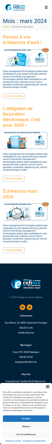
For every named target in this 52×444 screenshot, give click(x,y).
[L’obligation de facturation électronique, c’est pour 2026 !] (26, 140)
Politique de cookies (13, 441)
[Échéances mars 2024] (26, 211)
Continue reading (14, 96)
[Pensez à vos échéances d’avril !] (26, 57)
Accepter (26, 418)
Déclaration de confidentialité (34, 441)
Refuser (26, 426)
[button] (47, 386)
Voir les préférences (26, 434)
